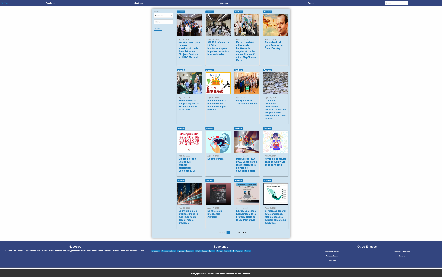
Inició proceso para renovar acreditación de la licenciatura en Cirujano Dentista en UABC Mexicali (189, 49)
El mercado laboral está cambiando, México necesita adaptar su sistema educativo (275, 216)
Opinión (247, 251)
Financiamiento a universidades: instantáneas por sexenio (216, 105)
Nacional (239, 251)
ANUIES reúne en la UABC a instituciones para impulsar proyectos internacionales (218, 48)
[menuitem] (51, 3)
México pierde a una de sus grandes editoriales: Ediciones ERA (187, 164)
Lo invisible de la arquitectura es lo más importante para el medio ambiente (188, 216)
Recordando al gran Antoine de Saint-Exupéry (273, 45)
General (219, 251)
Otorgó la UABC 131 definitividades (246, 102)
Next (246, 233)
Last (238, 233)
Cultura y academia (168, 251)
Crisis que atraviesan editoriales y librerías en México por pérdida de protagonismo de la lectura (275, 109)
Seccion (156, 11)
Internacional (229, 251)
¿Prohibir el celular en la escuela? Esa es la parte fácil (275, 161)
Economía (189, 251)
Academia (181, 12)
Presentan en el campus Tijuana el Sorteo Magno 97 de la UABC (189, 105)
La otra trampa (215, 158)
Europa (211, 251)
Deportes (180, 251)
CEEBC (4, 3)
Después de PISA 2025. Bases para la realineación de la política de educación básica (246, 164)
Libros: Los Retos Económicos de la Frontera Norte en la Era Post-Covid (246, 215)
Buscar (158, 28)
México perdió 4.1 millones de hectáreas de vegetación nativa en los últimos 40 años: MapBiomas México (246, 51)
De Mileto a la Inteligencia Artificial (214, 213)
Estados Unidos (201, 251)
